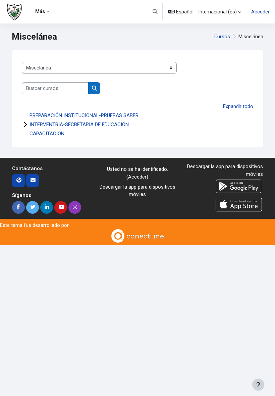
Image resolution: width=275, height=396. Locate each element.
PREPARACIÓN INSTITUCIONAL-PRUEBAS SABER (84, 115)
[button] (155, 11)
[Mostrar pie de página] (258, 385)
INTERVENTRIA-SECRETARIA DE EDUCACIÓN (79, 124)
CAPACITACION (47, 134)
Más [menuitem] (40, 11)
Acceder (260, 12)
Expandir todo (238, 106)
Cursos (222, 37)
